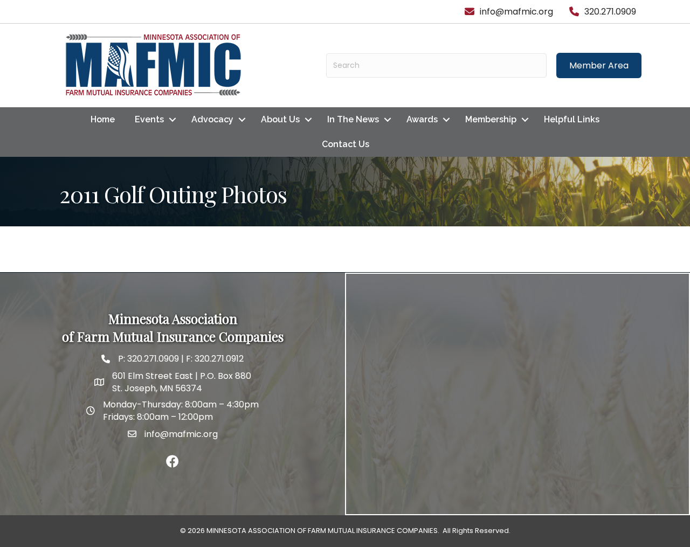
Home (103, 119)
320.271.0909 (152, 358)
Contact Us (345, 144)
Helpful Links (571, 119)
